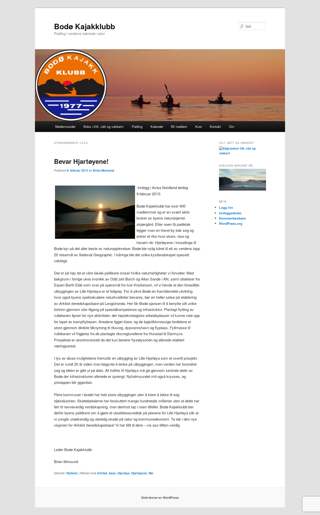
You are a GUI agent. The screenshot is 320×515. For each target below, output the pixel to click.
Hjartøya (124, 473)
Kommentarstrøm (232, 218)
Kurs (198, 126)
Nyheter (72, 473)
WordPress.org (230, 223)
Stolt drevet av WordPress (160, 497)
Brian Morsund (103, 170)
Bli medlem (179, 126)
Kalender (156, 126)
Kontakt (215, 126)
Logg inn (226, 207)
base (112, 473)
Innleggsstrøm (230, 213)
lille (150, 473)
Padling (137, 126)
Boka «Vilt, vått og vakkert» (104, 126)
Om (231, 126)
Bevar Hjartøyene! (81, 161)
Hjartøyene (139, 473)
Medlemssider (65, 126)
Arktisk (102, 473)
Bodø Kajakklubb (84, 26)
